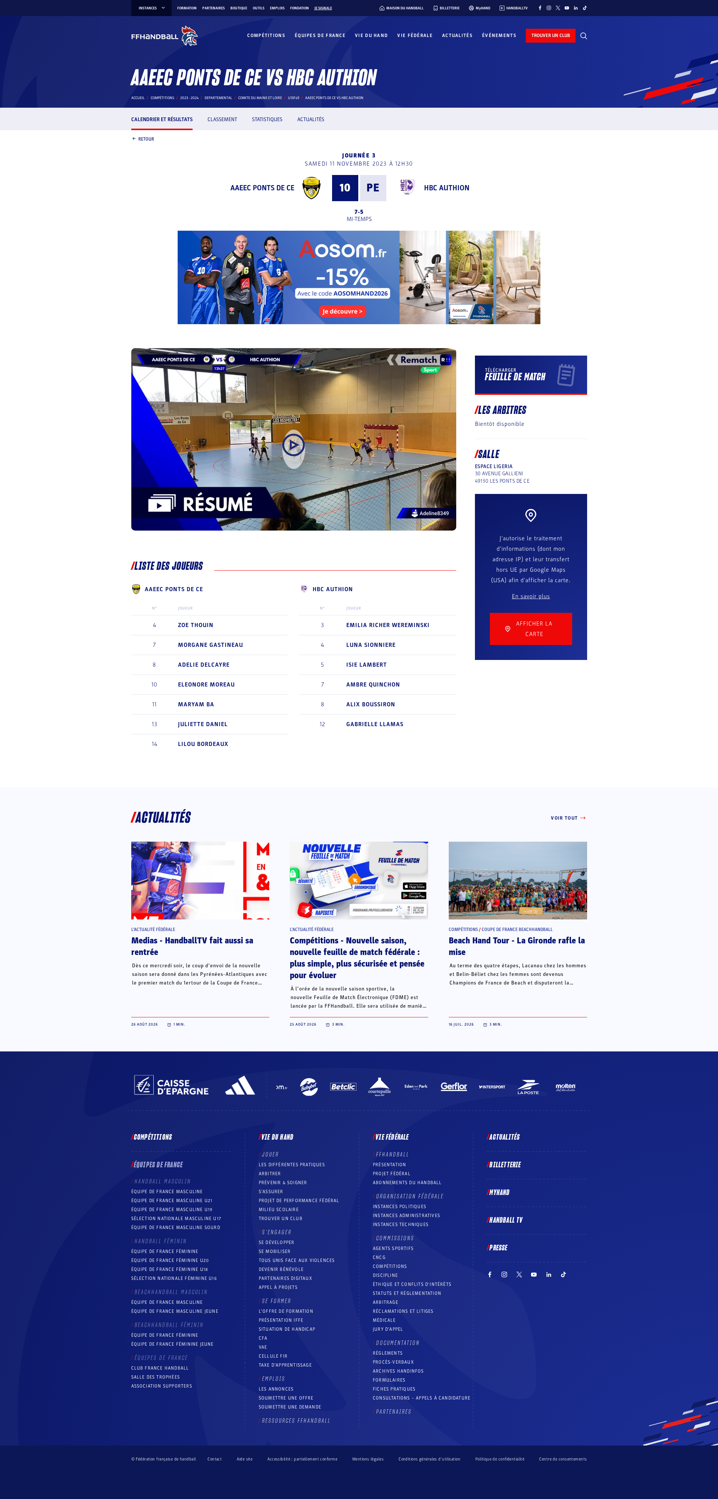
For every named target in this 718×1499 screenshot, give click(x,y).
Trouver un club (281, 1218)
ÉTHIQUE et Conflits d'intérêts (412, 1284)
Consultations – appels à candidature (421, 1398)
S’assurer (271, 1191)
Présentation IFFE (281, 1320)
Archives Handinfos (398, 1371)
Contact (215, 1459)
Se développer (277, 1242)
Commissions (395, 1238)
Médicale (384, 1320)
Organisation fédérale (410, 1196)
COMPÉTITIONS (390, 1266)
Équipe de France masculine (167, 1191)
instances (148, 8)
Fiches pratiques (394, 1389)
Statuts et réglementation (407, 1293)
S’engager (277, 1232)
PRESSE (498, 1248)
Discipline (385, 1275)
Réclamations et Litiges (403, 1311)
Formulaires (389, 1380)
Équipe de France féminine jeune (172, 1344)
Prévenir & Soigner (283, 1182)
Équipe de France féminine (165, 1251)
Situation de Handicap (287, 1329)
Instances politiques (399, 1206)
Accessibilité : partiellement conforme (302, 1459)
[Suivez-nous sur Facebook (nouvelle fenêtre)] (540, 8)
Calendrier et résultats (162, 119)
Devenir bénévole (281, 1269)
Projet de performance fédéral (299, 1200)
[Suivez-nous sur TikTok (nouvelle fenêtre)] (585, 8)
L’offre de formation (286, 1311)
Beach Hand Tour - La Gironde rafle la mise (517, 947)
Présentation (389, 1164)
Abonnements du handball (407, 1182)
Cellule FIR (273, 1356)
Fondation (299, 8)
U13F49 (293, 98)
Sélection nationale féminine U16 (174, 1278)
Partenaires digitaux (285, 1278)
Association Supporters (161, 1386)
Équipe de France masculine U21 (172, 1200)
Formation (187, 8)
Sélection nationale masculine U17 (176, 1218)
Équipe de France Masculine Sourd (175, 1227)
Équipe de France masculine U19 (172, 1209)
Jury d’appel (388, 1329)
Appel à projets (278, 1287)
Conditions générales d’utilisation (429, 1459)
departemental (218, 98)
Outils (258, 8)
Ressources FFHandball (296, 1421)
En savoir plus (531, 596)
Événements (499, 36)
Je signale (323, 8)
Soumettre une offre (286, 1398)
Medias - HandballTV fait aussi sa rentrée (192, 947)
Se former (276, 1301)
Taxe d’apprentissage (285, 1365)
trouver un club (550, 36)
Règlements (388, 1353)
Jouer (270, 1155)
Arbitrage (385, 1302)
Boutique (238, 8)
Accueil (138, 98)
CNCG (379, 1257)
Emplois (277, 8)
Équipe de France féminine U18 (169, 1269)
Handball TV (506, 1220)
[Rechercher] (583, 36)
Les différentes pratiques (292, 1164)
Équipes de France (320, 36)
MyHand (500, 1193)
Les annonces (276, 1389)
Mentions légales (368, 1459)
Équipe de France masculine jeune (174, 1311)
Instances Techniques (401, 1224)
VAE (263, 1347)
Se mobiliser (275, 1251)
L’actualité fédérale (153, 929)
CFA (263, 1338)
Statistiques (267, 119)
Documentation (398, 1343)
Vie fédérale (415, 36)
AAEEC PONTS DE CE (262, 188)
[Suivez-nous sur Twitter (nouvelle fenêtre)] (558, 8)
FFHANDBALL (392, 1155)
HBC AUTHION (446, 188)
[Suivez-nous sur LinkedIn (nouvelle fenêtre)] (576, 8)
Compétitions (266, 36)
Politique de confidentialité (499, 1459)
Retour (146, 138)
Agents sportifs (393, 1248)
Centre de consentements (563, 1459)
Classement (222, 119)
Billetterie (505, 1165)
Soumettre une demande (290, 1407)
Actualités (457, 36)
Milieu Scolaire (279, 1209)
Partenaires (213, 8)
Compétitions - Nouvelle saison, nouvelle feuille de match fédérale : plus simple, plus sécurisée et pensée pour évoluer (357, 958)
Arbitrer (270, 1173)
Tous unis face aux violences (297, 1260)
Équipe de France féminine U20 (170, 1260)
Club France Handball (160, 1368)
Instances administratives (406, 1215)
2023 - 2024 (189, 98)
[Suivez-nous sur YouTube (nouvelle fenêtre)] (567, 8)
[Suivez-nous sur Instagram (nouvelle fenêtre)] (549, 8)
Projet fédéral (392, 1173)
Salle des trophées (155, 1377)
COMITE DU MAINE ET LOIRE (260, 98)
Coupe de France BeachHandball (517, 929)
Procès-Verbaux (393, 1362)
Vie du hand (371, 36)
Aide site (244, 1459)
